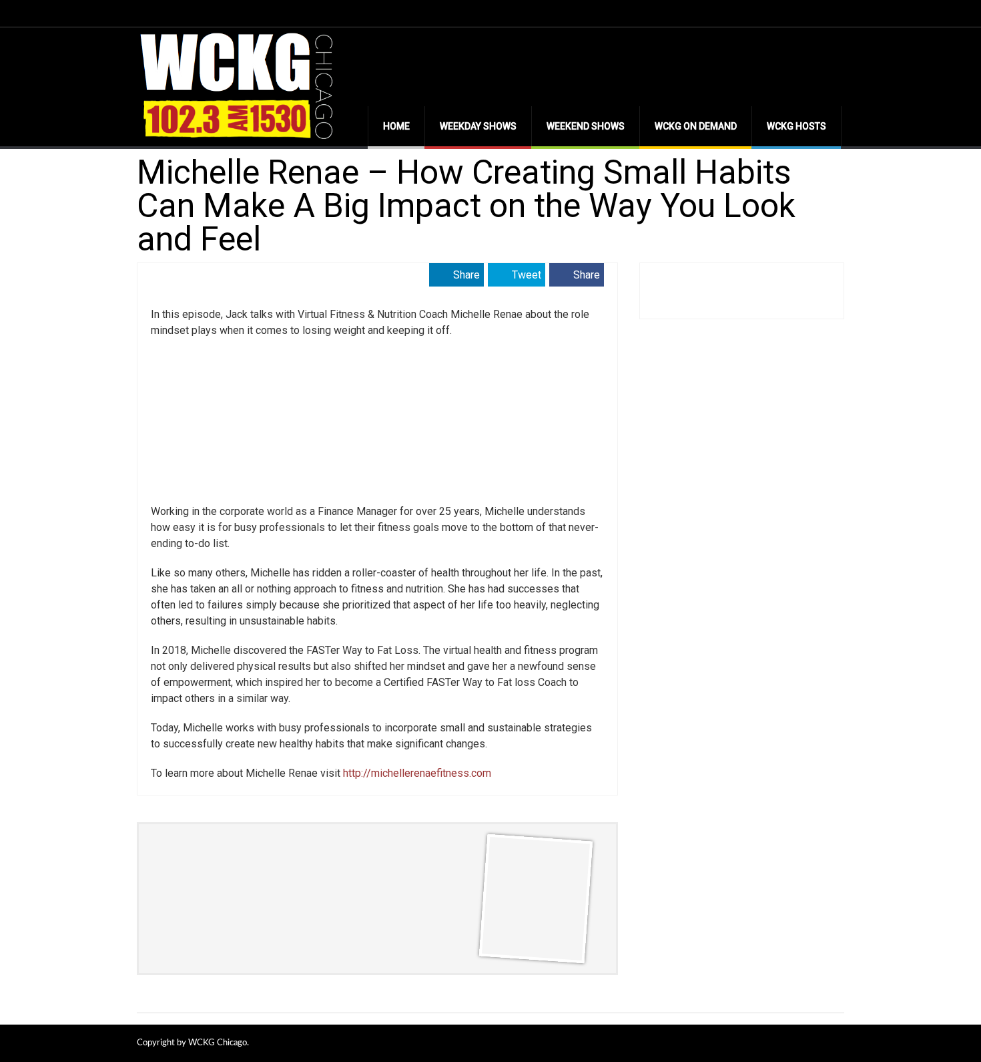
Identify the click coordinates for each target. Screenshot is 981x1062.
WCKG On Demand (696, 126)
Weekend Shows (586, 126)
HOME (396, 126)
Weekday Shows (478, 126)
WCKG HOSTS (796, 126)
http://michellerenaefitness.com (417, 773)
